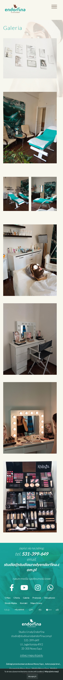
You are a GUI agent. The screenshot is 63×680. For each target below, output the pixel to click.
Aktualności (49, 597)
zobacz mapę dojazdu (31, 655)
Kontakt (24, 603)
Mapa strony (36, 603)
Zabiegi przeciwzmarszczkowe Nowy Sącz (25, 664)
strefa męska (11, 603)
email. (31, 564)
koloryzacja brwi (52, 664)
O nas (8, 597)
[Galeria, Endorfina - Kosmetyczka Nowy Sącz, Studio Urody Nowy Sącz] (15, 8)
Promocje (36, 597)
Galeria (26, 597)
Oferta (16, 597)
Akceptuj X (32, 676)
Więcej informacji (51, 671)
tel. (31, 553)
